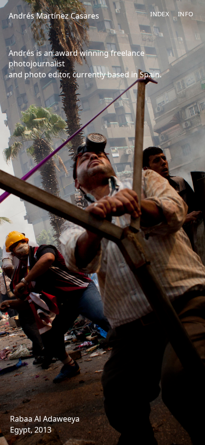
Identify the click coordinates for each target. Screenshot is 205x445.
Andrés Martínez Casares (54, 16)
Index (159, 14)
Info (185, 14)
